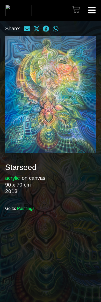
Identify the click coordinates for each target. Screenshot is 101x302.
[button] (27, 28)
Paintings (25, 208)
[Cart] (76, 9)
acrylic (12, 178)
